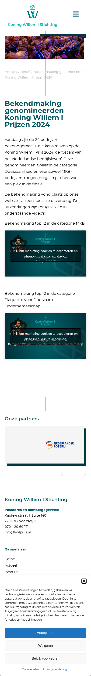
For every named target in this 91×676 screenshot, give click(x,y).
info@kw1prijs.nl (18, 532)
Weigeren (45, 645)
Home (10, 72)
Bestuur (11, 572)
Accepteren (45, 633)
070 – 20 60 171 (16, 527)
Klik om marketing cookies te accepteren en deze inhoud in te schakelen (45, 253)
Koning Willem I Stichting (32, 24)
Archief (24, 72)
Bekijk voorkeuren (45, 658)
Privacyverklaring (54, 669)
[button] (84, 581)
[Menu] (76, 14)
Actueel (11, 565)
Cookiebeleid (31, 669)
